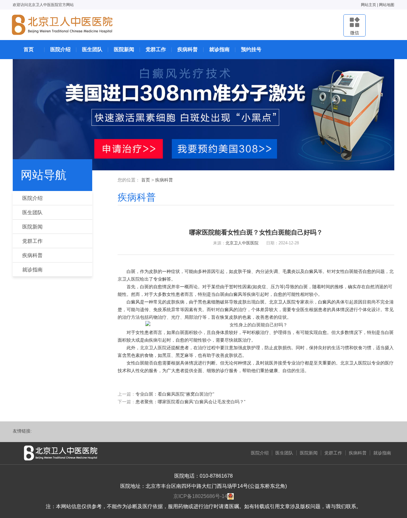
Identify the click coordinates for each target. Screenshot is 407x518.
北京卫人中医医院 (242, 243)
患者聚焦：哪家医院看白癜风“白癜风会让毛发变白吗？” (190, 401)
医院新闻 (124, 49)
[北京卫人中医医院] (62, 25)
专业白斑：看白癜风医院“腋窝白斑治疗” (174, 394)
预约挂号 (251, 49)
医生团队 (92, 49)
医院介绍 (60, 49)
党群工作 (156, 49)
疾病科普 (187, 49)
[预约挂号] (203, 114)
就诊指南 (219, 49)
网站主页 (368, 5)
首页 (29, 49)
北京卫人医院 (153, 347)
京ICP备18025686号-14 (200, 496)
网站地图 (386, 5)
